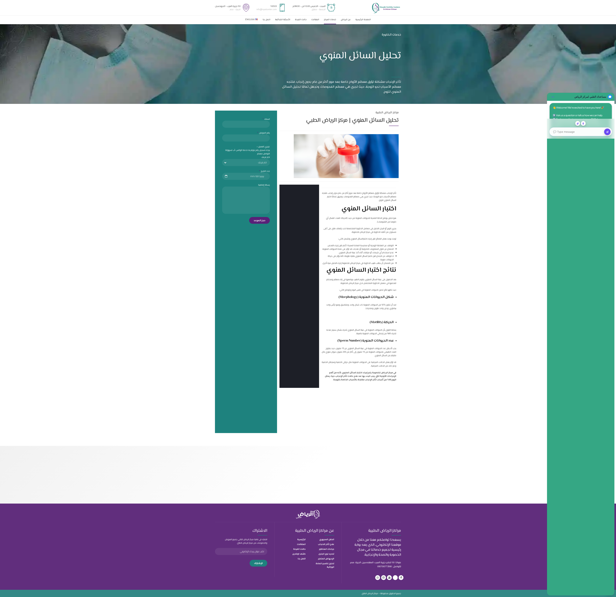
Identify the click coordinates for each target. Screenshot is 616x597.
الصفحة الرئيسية (363, 19)
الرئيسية (301, 539)
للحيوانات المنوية (362, 218)
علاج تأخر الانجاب (326, 544)
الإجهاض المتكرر (326, 558)
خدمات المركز (330, 19)
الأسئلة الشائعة (282, 19)
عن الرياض (346, 19)
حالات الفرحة (301, 19)
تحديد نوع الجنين (326, 553)
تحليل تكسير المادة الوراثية (325, 565)
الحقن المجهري (326, 539)
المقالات (315, 19)
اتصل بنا (266, 19)
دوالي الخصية (342, 362)
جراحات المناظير (326, 549)
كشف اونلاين (299, 553)
